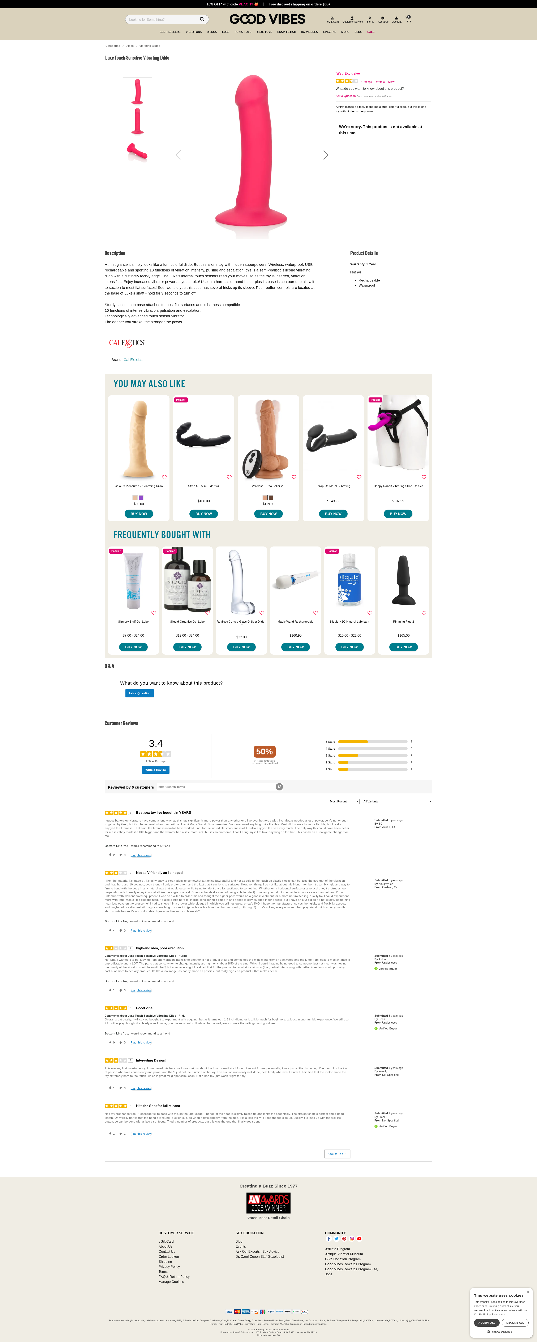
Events (241, 1246)
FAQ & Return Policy (174, 1277)
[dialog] (501, 1313)
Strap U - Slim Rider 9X (203, 486)
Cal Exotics (133, 359)
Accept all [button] (486, 1322)
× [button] (528, 1292)
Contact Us (167, 1251)
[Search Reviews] (279, 786)
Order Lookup (169, 1256)
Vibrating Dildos (149, 46)
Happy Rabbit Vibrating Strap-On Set (398, 486)
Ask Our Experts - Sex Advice (257, 1251)
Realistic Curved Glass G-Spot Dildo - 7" (241, 623)
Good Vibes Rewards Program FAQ (351, 1269)
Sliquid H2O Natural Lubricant (349, 621)
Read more (498, 1314)
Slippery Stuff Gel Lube (133, 621)
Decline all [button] (515, 1322)
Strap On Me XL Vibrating (333, 486)
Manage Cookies (171, 1282)
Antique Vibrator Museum (344, 1254)
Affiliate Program (337, 1249)
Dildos (129, 46)
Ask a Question (346, 95)
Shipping (165, 1261)
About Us (165, 1246)
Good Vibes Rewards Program (348, 1264)
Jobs (328, 1274)
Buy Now (139, 514)
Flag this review (141, 855)
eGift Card (166, 1241)
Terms (163, 1271)
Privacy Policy (169, 1266)
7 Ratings (366, 81)
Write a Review (385, 81)
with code (232, 4)
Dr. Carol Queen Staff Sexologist (260, 1256)
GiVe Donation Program (343, 1259)
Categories (113, 46)
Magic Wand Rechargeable (295, 621)
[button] (326, 155)
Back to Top (335, 1153)
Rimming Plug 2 (403, 621)
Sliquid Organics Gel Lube (187, 621)
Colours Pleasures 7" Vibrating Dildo (139, 486)
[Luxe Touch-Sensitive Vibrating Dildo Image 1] (252, 155)
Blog (239, 1241)
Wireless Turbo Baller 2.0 (268, 486)
